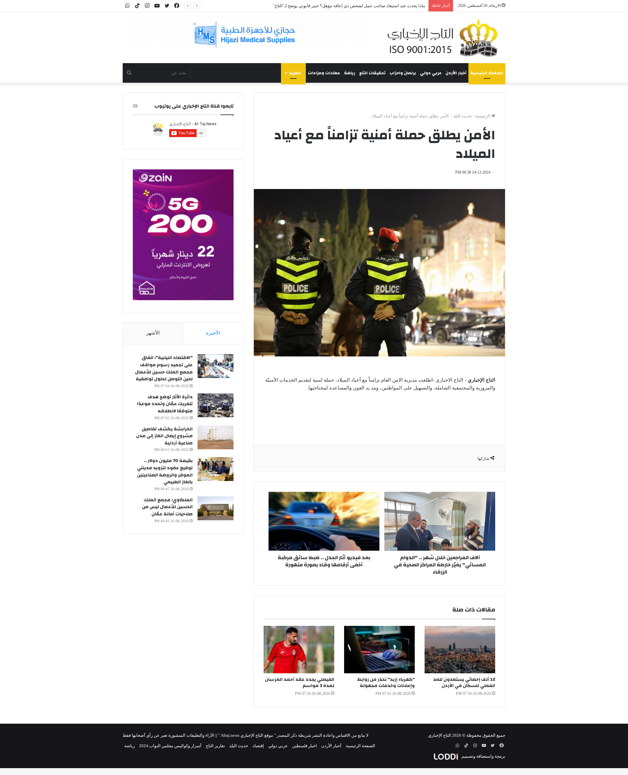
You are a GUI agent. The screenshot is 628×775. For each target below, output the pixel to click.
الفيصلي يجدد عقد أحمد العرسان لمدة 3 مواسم (299, 682)
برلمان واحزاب (403, 73)
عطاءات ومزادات (324, 73)
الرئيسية (483, 115)
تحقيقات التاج (372, 73)
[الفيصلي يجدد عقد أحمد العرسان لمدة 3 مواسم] (299, 649)
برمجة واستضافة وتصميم (483, 756)
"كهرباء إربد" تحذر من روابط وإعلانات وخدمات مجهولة (386, 682)
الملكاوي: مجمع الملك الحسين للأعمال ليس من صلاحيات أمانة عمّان (167, 507)
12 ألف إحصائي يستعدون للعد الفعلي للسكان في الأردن (464, 682)
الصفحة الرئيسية (486, 73)
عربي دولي (431, 73)
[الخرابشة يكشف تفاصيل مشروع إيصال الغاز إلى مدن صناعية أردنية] (216, 437)
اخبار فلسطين (304, 745)
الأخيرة (213, 333)
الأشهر (153, 333)
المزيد (295, 73)
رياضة (349, 73)
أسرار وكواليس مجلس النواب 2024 (170, 745)
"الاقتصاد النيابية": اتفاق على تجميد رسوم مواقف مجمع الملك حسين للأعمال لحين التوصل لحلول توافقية (164, 368)
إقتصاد (258, 745)
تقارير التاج (215, 745)
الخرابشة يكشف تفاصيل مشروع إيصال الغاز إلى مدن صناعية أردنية (164, 436)
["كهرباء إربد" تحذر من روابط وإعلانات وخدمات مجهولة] (379, 649)
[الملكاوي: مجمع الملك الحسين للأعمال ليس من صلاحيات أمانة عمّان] (216, 508)
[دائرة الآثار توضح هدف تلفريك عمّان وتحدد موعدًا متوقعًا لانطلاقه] (216, 405)
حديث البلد (462, 115)
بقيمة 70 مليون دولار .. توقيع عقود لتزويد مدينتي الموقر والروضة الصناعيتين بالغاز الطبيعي (165, 471)
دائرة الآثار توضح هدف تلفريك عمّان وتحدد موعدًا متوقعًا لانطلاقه (165, 404)
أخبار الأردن (455, 73)
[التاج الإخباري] (444, 37)
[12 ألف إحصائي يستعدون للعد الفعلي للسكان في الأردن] (460, 649)
